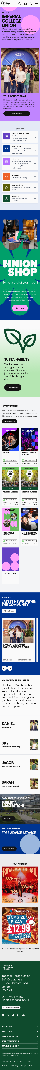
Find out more (9, 849)
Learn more (13, 387)
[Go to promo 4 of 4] (33, 49)
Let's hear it (8, 818)
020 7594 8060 (12, 997)
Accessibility (13, 1066)
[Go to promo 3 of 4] (24, 49)
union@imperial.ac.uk (15, 1000)
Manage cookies (26, 1066)
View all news (9, 611)
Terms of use (18, 1061)
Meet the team (17, 113)
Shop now (20, 308)
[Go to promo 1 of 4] (6, 49)
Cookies (28, 1061)
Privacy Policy (6, 1061)
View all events (9, 421)
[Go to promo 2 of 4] (15, 49)
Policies (4, 1066)
